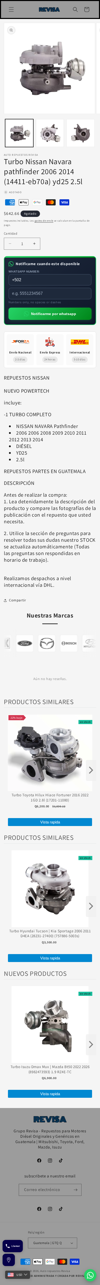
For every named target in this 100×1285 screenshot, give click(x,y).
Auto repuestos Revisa (55, 1271)
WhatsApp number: (23, 271)
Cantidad (10, 233)
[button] (11, 9)
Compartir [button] (17, 600)
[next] (91, 770)
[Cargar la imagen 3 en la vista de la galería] (80, 133)
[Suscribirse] (75, 1190)
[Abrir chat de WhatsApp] (90, 1275)
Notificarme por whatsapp (53, 314)
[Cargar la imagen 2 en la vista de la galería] (50, 133)
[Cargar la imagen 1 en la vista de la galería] (19, 133)
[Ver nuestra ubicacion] (9, 1260)
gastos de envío (44, 220)
